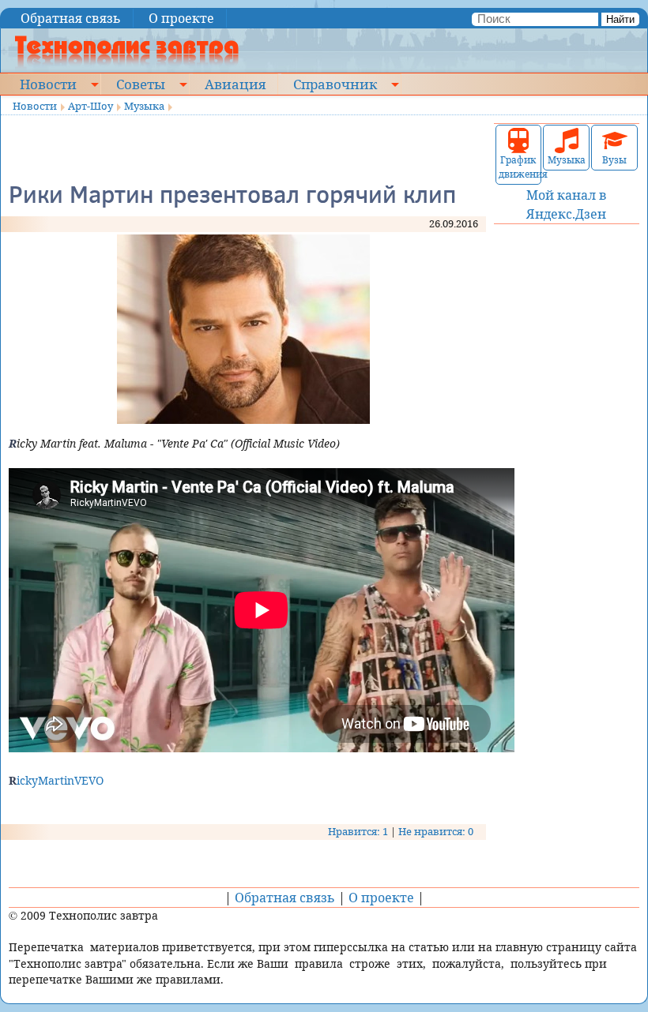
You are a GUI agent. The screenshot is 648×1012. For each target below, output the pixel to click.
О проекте (181, 18)
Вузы (614, 160)
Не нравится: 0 (435, 831)
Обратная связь (71, 18)
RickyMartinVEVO (56, 780)
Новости (48, 83)
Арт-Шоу (90, 106)
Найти (620, 19)
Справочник (335, 83)
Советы (140, 83)
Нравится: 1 (358, 831)
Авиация (235, 83)
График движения (519, 167)
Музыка (144, 106)
